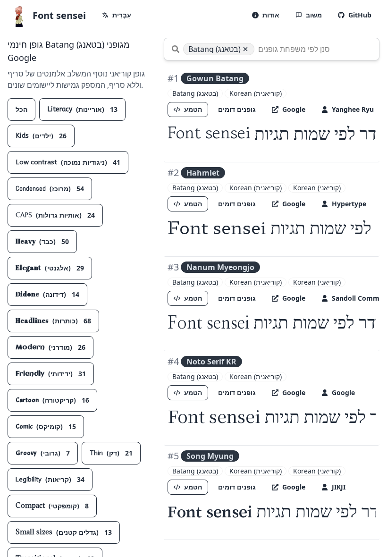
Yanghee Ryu (353, 109)
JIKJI (338, 486)
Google (293, 109)
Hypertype (349, 203)
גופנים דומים (237, 109)
